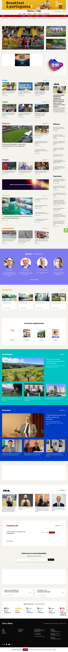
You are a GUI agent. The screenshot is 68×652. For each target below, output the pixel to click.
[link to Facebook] (2, 644)
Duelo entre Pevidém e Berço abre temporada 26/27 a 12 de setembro (17, 126)
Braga (19, 13)
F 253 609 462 (53, 634)
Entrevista (37, 16)
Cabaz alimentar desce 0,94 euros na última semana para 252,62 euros (17, 198)
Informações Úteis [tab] (40, 604)
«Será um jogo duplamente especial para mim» (58, 209)
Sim (43, 532)
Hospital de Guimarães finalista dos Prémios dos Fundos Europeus (55, 385)
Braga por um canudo (6, 293)
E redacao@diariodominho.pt (55, 631)
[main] (34, 321)
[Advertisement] (34, 472)
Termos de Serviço (45, 562)
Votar (52, 532)
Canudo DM (43, 16)
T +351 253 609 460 (37, 633)
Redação (52, 629)
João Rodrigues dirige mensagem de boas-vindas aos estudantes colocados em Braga (59, 216)
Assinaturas (20, 630)
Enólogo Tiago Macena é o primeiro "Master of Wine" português (40, 214)
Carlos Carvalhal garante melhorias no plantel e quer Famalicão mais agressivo (15, 18)
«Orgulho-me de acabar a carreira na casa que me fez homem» (15, 26)
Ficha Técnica (20, 629)
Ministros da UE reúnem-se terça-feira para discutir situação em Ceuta (9, 232)
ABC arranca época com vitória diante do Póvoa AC (41, 127)
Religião (35, 13)
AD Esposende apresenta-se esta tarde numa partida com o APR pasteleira (42, 143)
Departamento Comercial (55, 633)
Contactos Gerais (37, 629)
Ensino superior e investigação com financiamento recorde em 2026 (33, 440)
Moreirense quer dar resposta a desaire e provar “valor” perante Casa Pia (44, 18)
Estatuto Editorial (21, 629)
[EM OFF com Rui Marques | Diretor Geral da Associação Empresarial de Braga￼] (59, 503)
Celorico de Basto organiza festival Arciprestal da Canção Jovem (41, 164)
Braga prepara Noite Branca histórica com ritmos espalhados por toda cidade (59, 180)
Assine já (25, 649)
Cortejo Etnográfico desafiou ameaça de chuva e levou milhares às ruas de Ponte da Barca (59, 223)
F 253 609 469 (53, 630)
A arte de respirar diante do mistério (42, 258)
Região (24, 13)
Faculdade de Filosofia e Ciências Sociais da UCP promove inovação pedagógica (33, 385)
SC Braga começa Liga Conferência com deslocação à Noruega (54, 27)
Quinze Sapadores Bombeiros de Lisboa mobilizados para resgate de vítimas (41, 232)
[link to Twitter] (6, 644)
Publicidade (20, 631)
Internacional (47, 13)
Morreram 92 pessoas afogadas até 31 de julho (41, 199)
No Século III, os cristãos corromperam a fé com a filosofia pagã (58, 259)
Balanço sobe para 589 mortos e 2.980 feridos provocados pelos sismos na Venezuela (25, 232)
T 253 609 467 (53, 629)
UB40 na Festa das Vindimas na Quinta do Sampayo (41, 206)
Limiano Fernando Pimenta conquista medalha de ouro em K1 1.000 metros (25, 84)
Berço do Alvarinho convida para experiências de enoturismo (14, 358)
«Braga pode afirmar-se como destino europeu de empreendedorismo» (11, 440)
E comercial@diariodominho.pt (39, 636)
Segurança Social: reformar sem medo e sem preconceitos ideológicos (26, 259)
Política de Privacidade (37, 562)
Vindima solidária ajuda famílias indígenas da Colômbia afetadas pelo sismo (9, 106)
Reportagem (30, 16)
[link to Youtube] (9, 644)
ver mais (45, 80)
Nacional (40, 13)
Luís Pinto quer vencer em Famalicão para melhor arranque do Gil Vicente (42, 151)
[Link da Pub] (34, 5)
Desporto (29, 13)
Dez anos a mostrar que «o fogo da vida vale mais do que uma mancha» (8, 84)
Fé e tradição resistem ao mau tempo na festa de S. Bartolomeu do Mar (59, 194)
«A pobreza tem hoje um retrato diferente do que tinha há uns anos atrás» (55, 440)
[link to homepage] (34, 11)
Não (47, 532)
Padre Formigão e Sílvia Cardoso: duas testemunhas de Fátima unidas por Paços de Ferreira (9, 259)
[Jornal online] (7, 12)
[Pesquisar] (65, 16)
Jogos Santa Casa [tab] (28, 604)
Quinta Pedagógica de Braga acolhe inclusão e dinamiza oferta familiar (55, 40)
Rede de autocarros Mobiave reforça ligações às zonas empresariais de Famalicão (41, 106)
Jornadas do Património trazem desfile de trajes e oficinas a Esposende (25, 106)
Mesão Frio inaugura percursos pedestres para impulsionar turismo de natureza (11, 385)
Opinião (23, 16)
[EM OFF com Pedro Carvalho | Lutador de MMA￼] (26, 503)
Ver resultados (9, 541)
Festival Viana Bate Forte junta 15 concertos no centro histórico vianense (59, 187)
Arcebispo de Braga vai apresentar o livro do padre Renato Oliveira (8, 164)
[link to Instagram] (4, 644)
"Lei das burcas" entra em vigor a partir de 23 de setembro (41, 220)
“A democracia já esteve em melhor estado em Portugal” (13, 414)
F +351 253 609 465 (37, 634)
